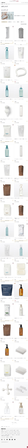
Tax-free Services (18, 433)
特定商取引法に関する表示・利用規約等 (5, 435)
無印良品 (2, 426)
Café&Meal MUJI (6, 431)
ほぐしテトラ (2, 397)
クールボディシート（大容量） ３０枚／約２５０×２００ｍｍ (7, 277)
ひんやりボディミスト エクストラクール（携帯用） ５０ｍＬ (7, 99)
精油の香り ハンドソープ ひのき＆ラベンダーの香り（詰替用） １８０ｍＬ (7, 198)
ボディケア (9, 426)
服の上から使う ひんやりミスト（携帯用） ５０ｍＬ (20, 258)
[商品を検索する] (21, 2)
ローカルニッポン (7, 430)
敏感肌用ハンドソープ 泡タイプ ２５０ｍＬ (20, 416)
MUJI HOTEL (18, 431)
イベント (4, 430)
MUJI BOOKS (15, 431)
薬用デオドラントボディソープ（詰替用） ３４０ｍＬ (20, 40)
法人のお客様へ (14, 433)
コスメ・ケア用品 (5, 426)
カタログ (5, 433)
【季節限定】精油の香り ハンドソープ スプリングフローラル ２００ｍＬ (21, 298)
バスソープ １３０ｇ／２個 (18, 277)
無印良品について (13, 434)
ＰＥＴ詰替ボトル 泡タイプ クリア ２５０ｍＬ (6, 416)
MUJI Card (8, 433)
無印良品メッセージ (9, 434)
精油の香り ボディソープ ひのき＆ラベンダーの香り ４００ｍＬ (21, 338)
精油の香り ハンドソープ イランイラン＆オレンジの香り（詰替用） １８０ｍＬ (7, 338)
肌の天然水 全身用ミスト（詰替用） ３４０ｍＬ (6, 258)
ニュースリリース (3, 434)
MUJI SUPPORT (11, 430)
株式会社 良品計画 (18, 434)
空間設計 (14, 430)
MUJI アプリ (2, 433)
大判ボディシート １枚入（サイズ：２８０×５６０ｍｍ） (7, 40)
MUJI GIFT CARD (11, 433)
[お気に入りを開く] (24, 2)
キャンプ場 (9, 431)
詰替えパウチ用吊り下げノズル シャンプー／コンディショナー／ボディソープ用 (7, 119)
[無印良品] (3, 428)
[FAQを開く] (25, 2)
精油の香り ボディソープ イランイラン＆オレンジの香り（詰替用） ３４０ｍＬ (21, 218)
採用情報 (6, 434)
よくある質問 (17, 430)
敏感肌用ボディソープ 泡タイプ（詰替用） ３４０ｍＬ (7, 178)
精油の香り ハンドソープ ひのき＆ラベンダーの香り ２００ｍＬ (7, 358)
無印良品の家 (2, 431)
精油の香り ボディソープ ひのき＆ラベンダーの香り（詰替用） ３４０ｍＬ (21, 178)
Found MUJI (12, 431)
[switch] (12, 42)
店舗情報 (2, 430)
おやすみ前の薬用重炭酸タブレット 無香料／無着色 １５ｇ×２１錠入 (7, 298)
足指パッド (16, 397)
